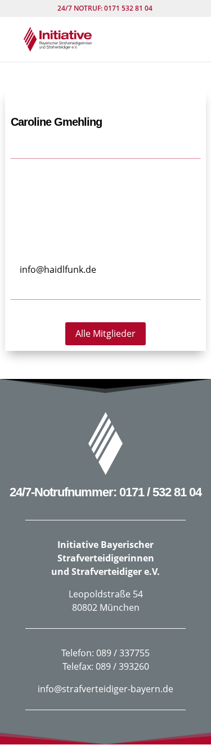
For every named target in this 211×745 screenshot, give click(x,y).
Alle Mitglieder (105, 333)
